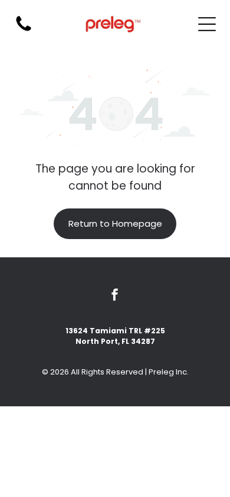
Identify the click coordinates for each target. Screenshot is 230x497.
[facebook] (115, 296)
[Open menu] (207, 24)
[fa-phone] (23, 30)
